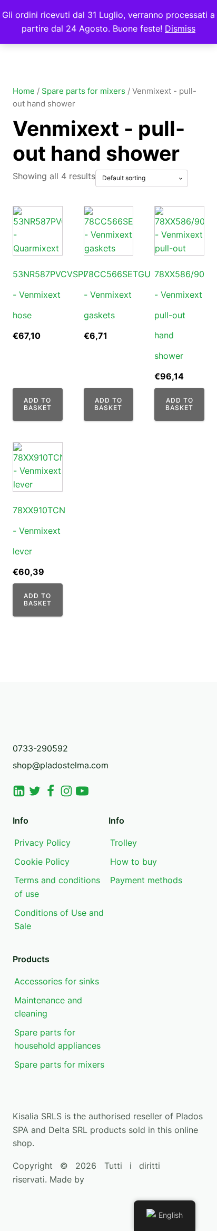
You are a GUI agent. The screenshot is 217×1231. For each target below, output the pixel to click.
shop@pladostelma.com (60, 765)
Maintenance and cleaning (48, 1007)
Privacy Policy (42, 842)
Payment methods (146, 880)
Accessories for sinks (56, 981)
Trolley (123, 842)
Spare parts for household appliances (57, 1039)
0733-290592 (40, 748)
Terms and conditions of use (57, 887)
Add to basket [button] (38, 404)
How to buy (133, 861)
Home (24, 91)
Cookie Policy (42, 861)
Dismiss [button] (180, 28)
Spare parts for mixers (83, 91)
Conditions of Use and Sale (59, 919)
